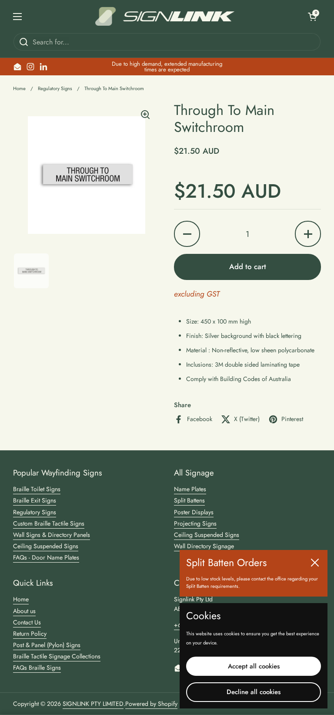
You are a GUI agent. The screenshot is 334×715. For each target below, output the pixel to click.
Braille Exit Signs (34, 500)
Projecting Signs (195, 523)
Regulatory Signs (55, 88)
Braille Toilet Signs (36, 489)
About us (24, 611)
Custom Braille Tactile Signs (48, 523)
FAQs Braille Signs (37, 667)
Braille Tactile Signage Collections (56, 656)
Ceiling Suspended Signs (45, 546)
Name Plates (190, 489)
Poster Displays (194, 512)
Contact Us (27, 622)
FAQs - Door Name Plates (46, 557)
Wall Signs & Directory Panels (51, 534)
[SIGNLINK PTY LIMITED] (164, 16)
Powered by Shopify (151, 703)
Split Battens (189, 500)
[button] (312, 16)
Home (19, 88)
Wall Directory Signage (204, 546)
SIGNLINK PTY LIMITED (93, 703)
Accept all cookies (254, 666)
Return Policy (30, 633)
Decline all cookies (254, 692)
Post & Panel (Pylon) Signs (46, 645)
